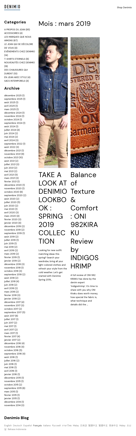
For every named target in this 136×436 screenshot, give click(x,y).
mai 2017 (8, 326)
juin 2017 (8, 322)
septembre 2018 (13, 274)
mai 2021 (9, 171)
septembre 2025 (13, 98)
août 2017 (9, 315)
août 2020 (10, 198)
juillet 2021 (10, 164)
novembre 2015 (12, 381)
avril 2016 (9, 370)
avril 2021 (9, 174)
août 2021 (9, 160)
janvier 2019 (10, 260)
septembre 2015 (13, 388)
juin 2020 (9, 205)
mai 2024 (9, 136)
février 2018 (10, 295)
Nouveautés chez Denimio (19, 62)
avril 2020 (9, 212)
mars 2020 (10, 215)
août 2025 (9, 102)
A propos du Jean (14, 29)
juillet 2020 (10, 202)
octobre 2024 (11, 119)
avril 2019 (9, 250)
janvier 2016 (10, 374)
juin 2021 (9, 167)
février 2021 (10, 181)
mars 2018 (9, 291)
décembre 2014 (12, 401)
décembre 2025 (13, 95)
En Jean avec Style (15, 77)
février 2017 (10, 336)
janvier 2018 (10, 298)
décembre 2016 (12, 343)
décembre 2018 (12, 264)
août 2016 (9, 357)
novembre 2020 (13, 188)
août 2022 (9, 147)
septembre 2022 (13, 143)
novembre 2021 (12, 154)
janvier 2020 (11, 222)
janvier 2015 (10, 398)
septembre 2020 (13, 195)
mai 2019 (9, 246)
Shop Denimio (124, 7)
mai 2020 (9, 209)
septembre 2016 (13, 353)
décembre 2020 (13, 184)
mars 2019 (9, 253)
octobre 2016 (11, 350)
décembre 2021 (12, 150)
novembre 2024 (12, 116)
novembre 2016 (12, 346)
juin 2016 (9, 364)
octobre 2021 (11, 157)
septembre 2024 (13, 123)
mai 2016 (9, 367)
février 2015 (10, 395)
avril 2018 (9, 288)
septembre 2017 (13, 312)
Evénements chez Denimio (19, 51)
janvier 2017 (10, 339)
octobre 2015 (11, 384)
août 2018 (9, 277)
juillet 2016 (10, 360)
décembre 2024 (13, 112)
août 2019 (9, 236)
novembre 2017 (12, 305)
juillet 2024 (10, 129)
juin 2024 (9, 133)
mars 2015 (9, 391)
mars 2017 (9, 333)
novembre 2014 (12, 405)
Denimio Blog (16, 417)
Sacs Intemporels (14, 80)
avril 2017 (9, 329)
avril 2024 (9, 140)
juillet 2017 (9, 319)
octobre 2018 (11, 271)
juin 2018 (9, 284)
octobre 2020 (11, 191)
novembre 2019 (12, 229)
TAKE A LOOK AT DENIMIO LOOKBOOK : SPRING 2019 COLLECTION (53, 208)
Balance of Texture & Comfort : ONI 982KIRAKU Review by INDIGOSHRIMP (85, 220)
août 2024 (9, 126)
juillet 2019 (10, 240)
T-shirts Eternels (14, 58)
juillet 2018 (10, 281)
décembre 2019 (12, 226)
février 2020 (11, 219)
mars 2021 (9, 178)
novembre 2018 (12, 267)
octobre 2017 (11, 308)
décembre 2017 (12, 302)
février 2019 (10, 257)
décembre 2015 (12, 377)
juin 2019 (9, 243)
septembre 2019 (13, 233)
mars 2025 (10, 109)
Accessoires (11, 33)
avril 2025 (9, 105)
